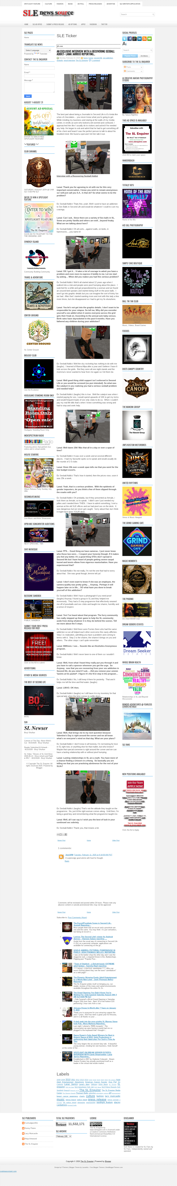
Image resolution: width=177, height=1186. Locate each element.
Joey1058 (69, 855)
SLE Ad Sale (70, 1087)
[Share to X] (63, 834)
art (110, 1093)
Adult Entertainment (65, 1082)
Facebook (93, 24)
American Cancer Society (96, 1082)
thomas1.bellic (72, 1105)
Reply (67, 861)
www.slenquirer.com (98, 1130)
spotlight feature (105, 1102)
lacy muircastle (112, 1096)
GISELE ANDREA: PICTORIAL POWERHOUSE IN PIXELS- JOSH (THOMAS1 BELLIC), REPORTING (94, 951)
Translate (43, 54)
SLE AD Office (37, 24)
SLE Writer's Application (130, 4)
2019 (98, 1080)
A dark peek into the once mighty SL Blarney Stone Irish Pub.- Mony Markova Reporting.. (95, 1023)
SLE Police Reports (109, 1087)
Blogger (39, 768)
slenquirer (81, 1102)
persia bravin (71, 1100)
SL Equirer (112, 1084)
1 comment (96, 60)
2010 (68, 1079)
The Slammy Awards (69, 1093)
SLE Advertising (81, 1087)
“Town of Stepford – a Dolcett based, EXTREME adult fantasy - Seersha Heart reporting (94, 965)
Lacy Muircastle (31, 1133)
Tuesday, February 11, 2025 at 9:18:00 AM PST (93, 855)
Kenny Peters (30, 1128)
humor (90, 58)
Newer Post (61, 840)
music (61, 1099)
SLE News (97, 1087)
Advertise (111, 4)
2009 (63, 1080)
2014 (86, 1080)
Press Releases (95, 4)
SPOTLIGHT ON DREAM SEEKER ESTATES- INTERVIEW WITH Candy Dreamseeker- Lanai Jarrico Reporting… (93, 1054)
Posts (128, 67)
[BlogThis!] (60, 834)
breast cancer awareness (67, 1096)
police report (82, 1100)
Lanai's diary (84, 1084)
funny (86, 58)
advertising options (102, 1093)
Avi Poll (81, 4)
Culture (48, 4)
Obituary (94, 1084)
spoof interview (69, 60)
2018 (94, 1080)
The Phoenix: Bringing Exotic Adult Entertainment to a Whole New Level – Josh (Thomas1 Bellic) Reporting (95, 979)
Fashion (60, 4)
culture (90, 1095)
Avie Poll (113, 1082)
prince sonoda (113, 1100)
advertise (92, 1093)
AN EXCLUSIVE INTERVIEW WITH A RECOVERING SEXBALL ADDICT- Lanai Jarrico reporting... (86, 52)
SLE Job (90, 1087)
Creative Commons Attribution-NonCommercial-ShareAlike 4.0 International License (103, 1134)
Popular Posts (130, 56)
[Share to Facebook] (65, 834)
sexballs (60, 60)
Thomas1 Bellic (82, 1093)
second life (98, 58)
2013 (82, 1080)
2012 (78, 1080)
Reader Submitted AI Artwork (35, 747)
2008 (59, 1080)
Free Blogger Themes (97, 1167)
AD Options (72, 24)
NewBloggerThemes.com (114, 1167)
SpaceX (67, 1090)
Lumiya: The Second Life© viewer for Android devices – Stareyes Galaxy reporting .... (93, 938)
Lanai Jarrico (71, 1084)
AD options (112, 1080)
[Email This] (58, 834)
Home (26, 24)
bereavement (116, 1093)
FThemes (65, 1167)
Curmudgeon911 (31, 1123)
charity (82, 1096)
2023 (106, 1080)
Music (70, 4)
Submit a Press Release (55, 24)
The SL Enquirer (82, 60)
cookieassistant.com (8, 1171)
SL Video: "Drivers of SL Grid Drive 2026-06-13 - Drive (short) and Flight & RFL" (38, 756)
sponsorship (90, 1102)
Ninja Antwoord (31, 1139)
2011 (73, 1080)
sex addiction (108, 58)
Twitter (104, 24)
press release (97, 1099)
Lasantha (85, 1167)
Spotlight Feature (32, 4)
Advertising (79, 1082)
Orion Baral (103, 1084)
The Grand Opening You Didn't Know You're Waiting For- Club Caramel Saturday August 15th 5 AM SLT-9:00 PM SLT (95, 995)
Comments (130, 71)
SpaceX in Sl (74, 1090)
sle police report (69, 1102)
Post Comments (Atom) (77, 918)
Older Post (115, 840)
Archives (144, 56)
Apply (83, 24)
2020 (102, 1080)
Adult (118, 1080)
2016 (90, 1080)
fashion (100, 1096)
